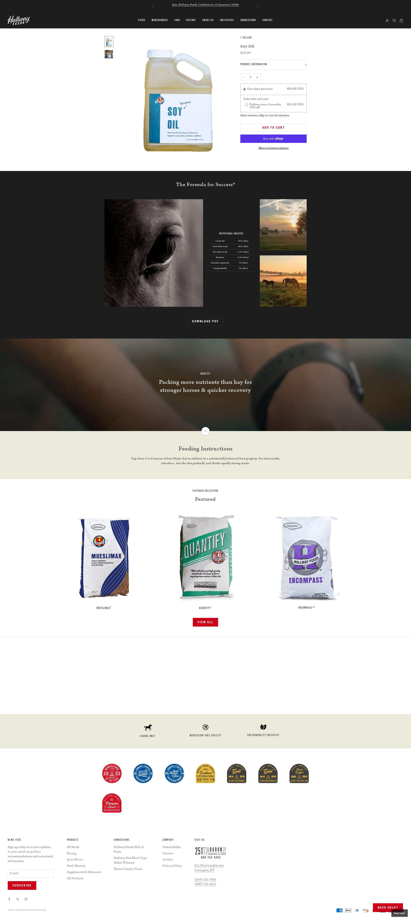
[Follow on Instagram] (26, 899)
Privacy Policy (172, 866)
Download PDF (205, 321)
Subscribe (22, 885)
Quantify (205, 608)
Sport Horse (75, 860)
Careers (168, 853)
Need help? (388, 907)
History (191, 20)
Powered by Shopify (37, 910)
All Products (75, 878)
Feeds (141, 20)
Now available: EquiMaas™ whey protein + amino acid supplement (205, 5)
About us (208, 20)
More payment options (273, 148)
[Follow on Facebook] (9, 899)
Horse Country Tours (128, 869)
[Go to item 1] (108, 41)
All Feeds (73, 847)
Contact (268, 20)
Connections (248, 20)
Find (177, 20)
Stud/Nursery (76, 866)
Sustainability (172, 847)
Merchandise (160, 20)
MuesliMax (104, 608)
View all (205, 622)
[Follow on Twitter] (17, 899)
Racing (71, 853)
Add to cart (273, 128)
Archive (168, 860)
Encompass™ (306, 607)
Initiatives (227, 20)
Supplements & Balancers (84, 872)
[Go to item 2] (108, 54)
